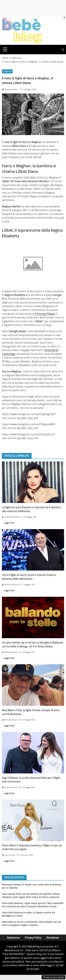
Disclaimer (52, 937)
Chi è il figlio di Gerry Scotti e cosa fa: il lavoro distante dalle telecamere (29, 576)
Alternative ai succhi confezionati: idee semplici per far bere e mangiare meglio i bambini (31, 923)
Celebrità (7, 71)
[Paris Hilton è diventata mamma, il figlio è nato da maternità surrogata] (33, 820)
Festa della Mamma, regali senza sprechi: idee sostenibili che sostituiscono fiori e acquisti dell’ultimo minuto (32, 905)
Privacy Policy (33, 937)
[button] (63, 49)
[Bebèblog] (22, 30)
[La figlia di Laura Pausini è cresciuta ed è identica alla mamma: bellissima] (33, 482)
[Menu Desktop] (5, 49)
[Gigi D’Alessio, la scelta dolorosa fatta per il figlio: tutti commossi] (33, 752)
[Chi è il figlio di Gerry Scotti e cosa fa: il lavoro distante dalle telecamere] (33, 550)
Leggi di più (9, 522)
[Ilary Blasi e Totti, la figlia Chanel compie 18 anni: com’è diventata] (33, 685)
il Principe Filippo (45, 313)
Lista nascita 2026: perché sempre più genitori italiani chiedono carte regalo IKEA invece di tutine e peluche (31, 895)
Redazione (13, 937)
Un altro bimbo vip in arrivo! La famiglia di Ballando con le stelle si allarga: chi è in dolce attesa (32, 644)
